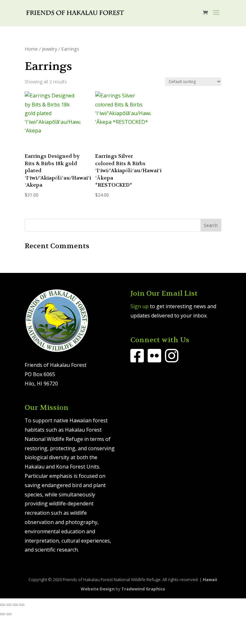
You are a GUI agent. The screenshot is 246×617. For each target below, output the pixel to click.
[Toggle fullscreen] (9, 605)
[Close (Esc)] (21, 605)
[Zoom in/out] (2, 605)
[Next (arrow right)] (9, 614)
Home (31, 49)
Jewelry (49, 49)
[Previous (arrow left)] (2, 614)
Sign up (139, 306)
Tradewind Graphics (143, 589)
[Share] (15, 605)
